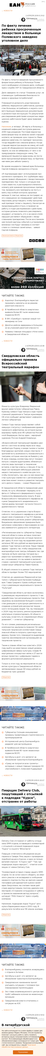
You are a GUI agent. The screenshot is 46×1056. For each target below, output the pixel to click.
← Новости (7, 10)
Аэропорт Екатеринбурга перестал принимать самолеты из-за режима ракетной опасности (21, 303)
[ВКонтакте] (30, 240)
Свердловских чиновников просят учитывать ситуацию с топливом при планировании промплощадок (22, 985)
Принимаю (23, 1052)
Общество (18, 235)
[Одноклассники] (33, 240)
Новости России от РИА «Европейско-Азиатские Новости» (17, 5)
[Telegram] (36, 240)
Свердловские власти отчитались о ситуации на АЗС (21, 1002)
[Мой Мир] (40, 240)
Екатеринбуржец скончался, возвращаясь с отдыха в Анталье (24, 971)
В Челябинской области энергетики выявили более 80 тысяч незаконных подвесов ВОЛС (22, 312)
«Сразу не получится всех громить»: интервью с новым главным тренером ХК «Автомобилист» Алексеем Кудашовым (24, 766)
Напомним (6, 127)
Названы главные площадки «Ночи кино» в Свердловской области (24, 333)
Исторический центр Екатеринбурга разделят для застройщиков (22, 743)
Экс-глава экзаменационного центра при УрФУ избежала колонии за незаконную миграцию (24, 994)
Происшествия (7, 235)
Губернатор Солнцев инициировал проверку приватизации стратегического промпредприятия (24, 735)
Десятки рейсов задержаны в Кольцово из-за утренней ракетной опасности (23, 326)
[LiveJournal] (43, 240)
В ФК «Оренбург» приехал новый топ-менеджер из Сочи (23, 320)
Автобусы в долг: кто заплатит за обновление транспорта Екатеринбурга (23, 758)
